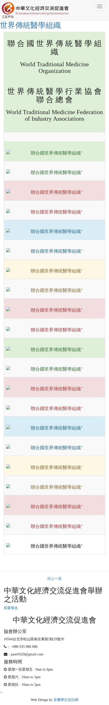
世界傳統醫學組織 (30, 25)
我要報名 (11, 608)
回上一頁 (54, 579)
